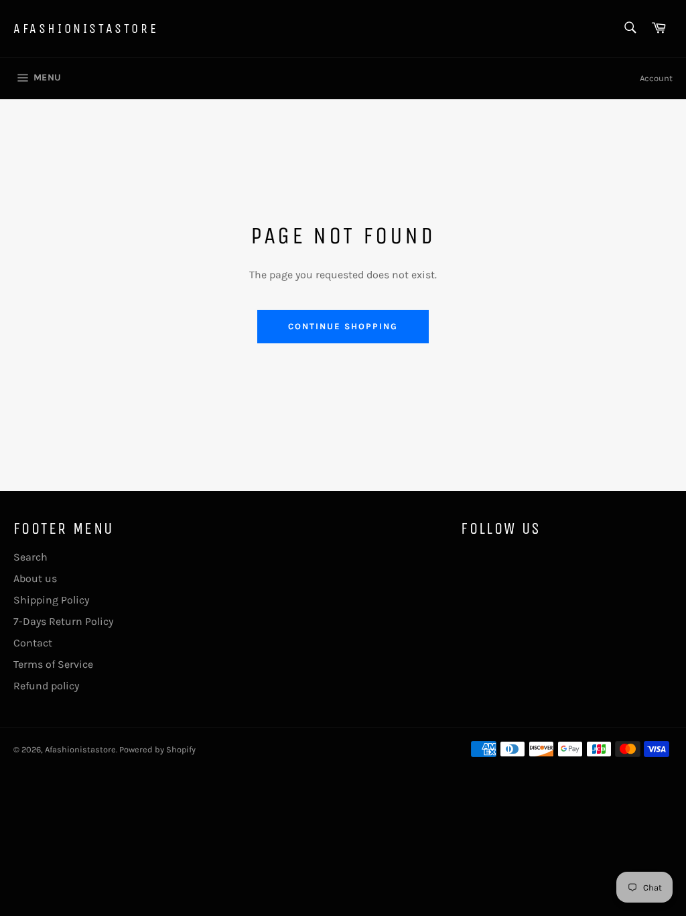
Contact (32, 642)
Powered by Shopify (157, 749)
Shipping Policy (51, 599)
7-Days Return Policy (63, 621)
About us (35, 578)
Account (656, 78)
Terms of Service (53, 664)
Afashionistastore (85, 28)
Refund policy (46, 685)
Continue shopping (342, 326)
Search (30, 557)
